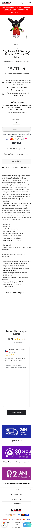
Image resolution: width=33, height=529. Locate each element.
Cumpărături (16, 494)
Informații (16, 499)
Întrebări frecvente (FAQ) (16, 154)
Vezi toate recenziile (16, 412)
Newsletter (16, 504)
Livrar (16, 489)
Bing (16, 48)
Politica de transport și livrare (16, 149)
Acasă (16, 45)
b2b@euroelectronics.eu (19, 112)
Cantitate (16, 119)
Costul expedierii (15, 73)
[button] (27, 525)
